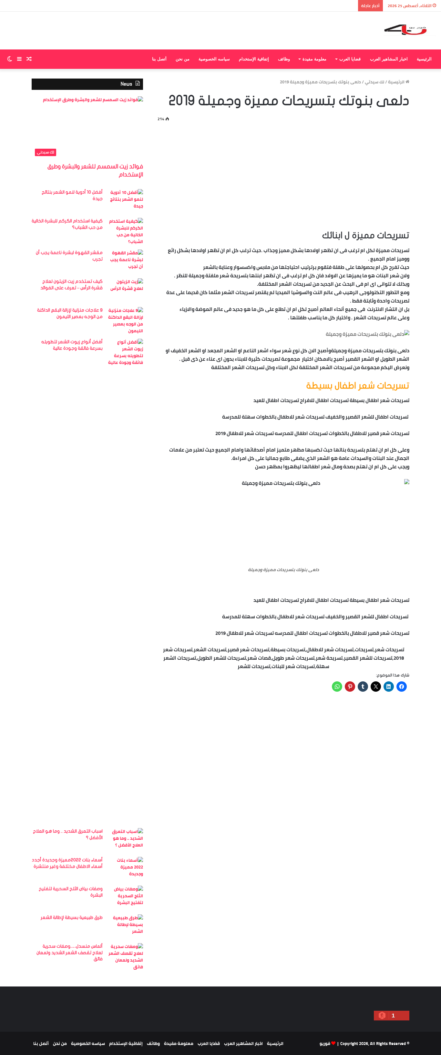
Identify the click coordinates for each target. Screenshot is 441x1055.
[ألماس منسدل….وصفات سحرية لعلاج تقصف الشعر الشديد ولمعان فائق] (125, 956)
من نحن (183, 59)
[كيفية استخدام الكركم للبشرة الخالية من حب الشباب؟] (125, 231)
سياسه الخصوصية (214, 59)
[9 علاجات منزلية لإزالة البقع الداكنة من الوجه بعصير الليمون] (125, 320)
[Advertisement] (283, 174)
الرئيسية (424, 59)
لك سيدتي (374, 82)
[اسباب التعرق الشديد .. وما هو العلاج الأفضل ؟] (125, 840)
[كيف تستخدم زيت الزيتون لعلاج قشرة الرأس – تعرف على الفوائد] (125, 290)
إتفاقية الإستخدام (254, 59)
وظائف (284, 59)
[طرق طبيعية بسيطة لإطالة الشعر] (125, 926)
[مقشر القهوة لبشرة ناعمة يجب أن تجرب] (125, 262)
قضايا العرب (350, 59)
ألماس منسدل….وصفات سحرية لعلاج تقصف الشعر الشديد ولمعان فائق (69, 952)
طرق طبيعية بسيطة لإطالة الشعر (72, 917)
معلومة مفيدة (314, 59)
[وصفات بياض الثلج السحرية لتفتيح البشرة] (125, 898)
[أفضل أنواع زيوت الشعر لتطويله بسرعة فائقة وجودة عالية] (125, 581)
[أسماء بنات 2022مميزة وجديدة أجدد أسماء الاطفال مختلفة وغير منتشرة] (125, 869)
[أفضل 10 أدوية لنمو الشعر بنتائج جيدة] (125, 201)
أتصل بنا (159, 59)
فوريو (325, 1043)
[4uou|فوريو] (410, 31)
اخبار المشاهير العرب (389, 59)
